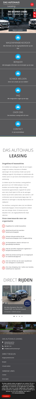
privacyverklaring (19, 393)
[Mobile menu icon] (32, 4)
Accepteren (6, 396)
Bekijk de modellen (18, 30)
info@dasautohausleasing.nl (12, 348)
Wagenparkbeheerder (8, 357)
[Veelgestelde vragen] (18, 94)
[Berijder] (18, 60)
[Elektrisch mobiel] (18, 77)
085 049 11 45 (7, 346)
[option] (18, 299)
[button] (2, 300)
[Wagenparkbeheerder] (18, 42)
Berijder (4, 362)
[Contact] (18, 127)
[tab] (14, 316)
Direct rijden (5, 379)
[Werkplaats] (18, 111)
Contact (4, 375)
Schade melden (6, 366)
